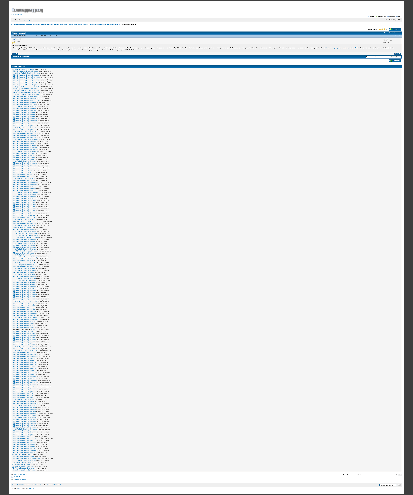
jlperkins (37, 221)
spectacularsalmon (35, 438)
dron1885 (34, 194)
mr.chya (32, 304)
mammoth (33, 102)
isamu (32, 272)
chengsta (32, 116)
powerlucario (33, 165)
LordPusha (33, 104)
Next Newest (26, 57)
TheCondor (33, 415)
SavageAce (35, 405)
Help (399, 16)
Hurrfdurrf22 (33, 120)
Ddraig (32, 253)
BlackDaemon (30, 69)
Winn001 (32, 153)
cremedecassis (34, 169)
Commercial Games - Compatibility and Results (90, 24)
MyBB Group (32, 488)
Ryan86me (33, 110)
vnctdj (32, 360)
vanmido (32, 159)
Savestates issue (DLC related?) (23, 222)
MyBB (19, 488)
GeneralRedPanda (35, 413)
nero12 (32, 378)
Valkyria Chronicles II (18, 69)
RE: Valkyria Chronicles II (21, 96)
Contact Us (15, 484)
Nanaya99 (33, 358)
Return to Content (39, 484)
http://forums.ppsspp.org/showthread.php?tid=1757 (341, 48)
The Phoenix (35, 192)
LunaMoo (32, 448)
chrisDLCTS (33, 118)
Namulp (32, 259)
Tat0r (31, 260)
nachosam (33, 393)
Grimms (32, 444)
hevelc (32, 401)
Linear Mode (397, 33)
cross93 (34, 161)
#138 (400, 36)
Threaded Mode (388, 33)
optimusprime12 (34, 100)
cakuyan (32, 425)
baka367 (36, 75)
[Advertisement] (83, 8)
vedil (31, 323)
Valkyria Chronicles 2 (18, 454)
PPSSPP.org (22, 484)
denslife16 (33, 362)
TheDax (32, 173)
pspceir (36, 71)
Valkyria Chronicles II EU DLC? (21, 470)
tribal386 (32, 374)
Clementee (33, 407)
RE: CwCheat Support (18, 464)
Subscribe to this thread (20, 479)
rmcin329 (54, 36)
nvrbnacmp (33, 167)
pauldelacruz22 (34, 356)
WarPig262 (33, 200)
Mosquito (32, 143)
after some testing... (19, 227)
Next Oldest (17, 57)
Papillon (32, 186)
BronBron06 (33, 147)
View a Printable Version (20, 474)
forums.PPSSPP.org (18, 24)
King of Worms (34, 182)
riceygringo (33, 352)
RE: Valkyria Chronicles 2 (20, 468)
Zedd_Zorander (34, 382)
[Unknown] (37, 77)
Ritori (31, 171)
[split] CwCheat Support (19, 462)
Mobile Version (48, 484)
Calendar (392, 16)
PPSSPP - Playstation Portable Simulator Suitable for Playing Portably (49, 24)
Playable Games (112, 24)
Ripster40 (32, 141)
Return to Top (30, 484)
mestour (38, 73)
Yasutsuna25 (33, 380)
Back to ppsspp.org (17, 14)
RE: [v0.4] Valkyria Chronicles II (23, 71)
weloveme (33, 390)
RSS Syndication (57, 484)
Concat (32, 436)
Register (30, 20)
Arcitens (34, 278)
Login (24, 20)
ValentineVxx (35, 347)
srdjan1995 (37, 79)
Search (372, 16)
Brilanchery (33, 122)
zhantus (32, 112)
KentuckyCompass (35, 458)
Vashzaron (34, 417)
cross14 (32, 217)
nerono (33, 106)
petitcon (32, 452)
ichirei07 (32, 149)
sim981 (36, 83)
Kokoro (28, 464)
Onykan (32, 241)
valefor (32, 229)
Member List (382, 16)
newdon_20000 (30, 466)
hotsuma (32, 114)
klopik (33, 399)
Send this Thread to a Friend (21, 476)
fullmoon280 (33, 96)
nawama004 (33, 184)
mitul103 (35, 235)
